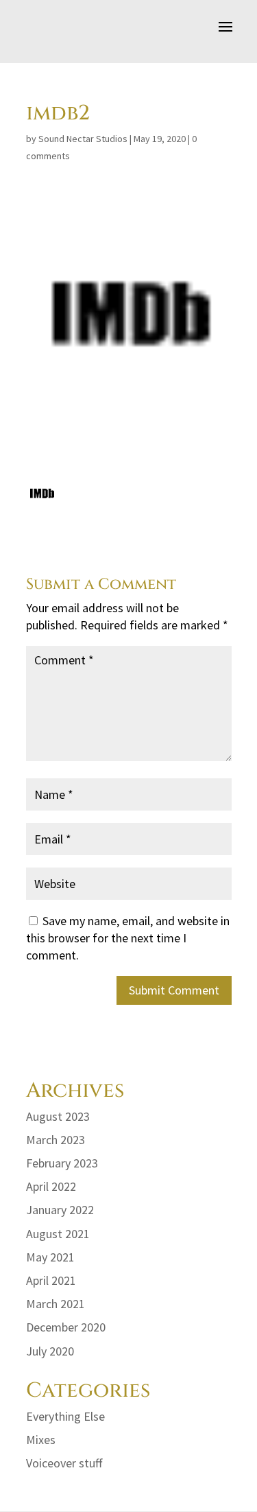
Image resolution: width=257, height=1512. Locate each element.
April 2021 (51, 1280)
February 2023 (62, 1163)
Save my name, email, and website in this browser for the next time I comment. (128, 938)
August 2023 (58, 1116)
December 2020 (66, 1327)
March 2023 (55, 1140)
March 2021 (55, 1304)
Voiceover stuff (64, 1463)
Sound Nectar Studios (82, 138)
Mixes (41, 1439)
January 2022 (60, 1210)
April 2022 (51, 1186)
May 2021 (50, 1257)
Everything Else (65, 1416)
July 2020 (50, 1351)
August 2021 (58, 1234)
